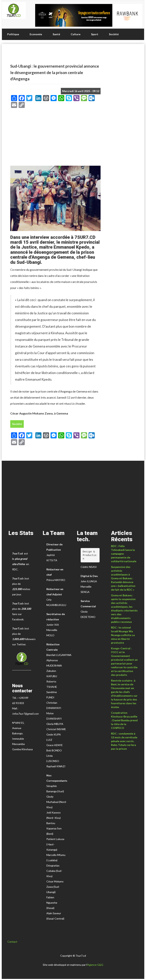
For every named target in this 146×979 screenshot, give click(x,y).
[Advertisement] (55, 138)
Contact (12, 941)
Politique (13, 34)
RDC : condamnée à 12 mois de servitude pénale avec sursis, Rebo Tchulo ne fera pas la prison (124, 741)
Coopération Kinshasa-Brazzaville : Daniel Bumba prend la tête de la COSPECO (124, 720)
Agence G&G (95, 964)
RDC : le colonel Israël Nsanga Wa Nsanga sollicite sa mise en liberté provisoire (123, 635)
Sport (94, 34)
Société (114, 34)
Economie (36, 34)
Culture (75, 34)
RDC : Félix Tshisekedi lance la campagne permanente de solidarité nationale (123, 553)
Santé (56, 34)
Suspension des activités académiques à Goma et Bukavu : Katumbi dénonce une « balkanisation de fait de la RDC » (123, 578)
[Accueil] (14, 10)
